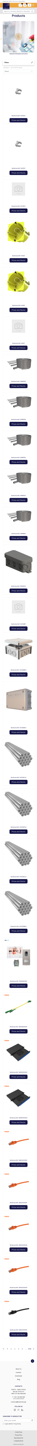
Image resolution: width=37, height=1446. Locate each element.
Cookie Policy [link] (18, 1432)
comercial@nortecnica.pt (18, 1402)
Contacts (18, 1372)
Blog (18, 1379)
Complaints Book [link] (18, 1441)
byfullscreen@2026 (18, 1444)
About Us (18, 1369)
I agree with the (13, 1424)
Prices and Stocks (18, 120)
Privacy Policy (17, 1424)
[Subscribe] (32, 1420)
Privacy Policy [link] (18, 1435)
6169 (29, 1349)
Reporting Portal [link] (18, 1438)
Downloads (18, 1376)
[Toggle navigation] (33, 5)
